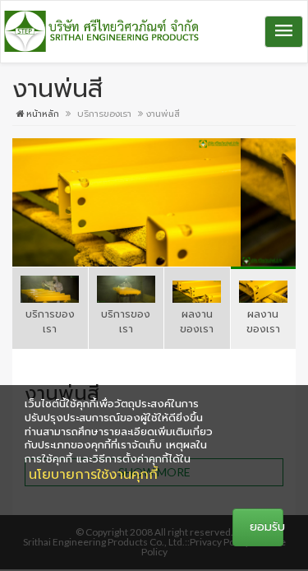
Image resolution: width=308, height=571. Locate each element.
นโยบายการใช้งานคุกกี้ (93, 475)
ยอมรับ (266, 527)
